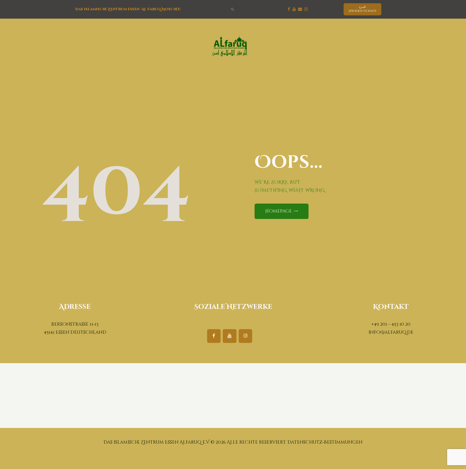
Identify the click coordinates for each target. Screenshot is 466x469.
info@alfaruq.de (390, 332)
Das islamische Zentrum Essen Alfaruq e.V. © (159, 442)
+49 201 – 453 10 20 (390, 324)
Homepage (278, 211)
